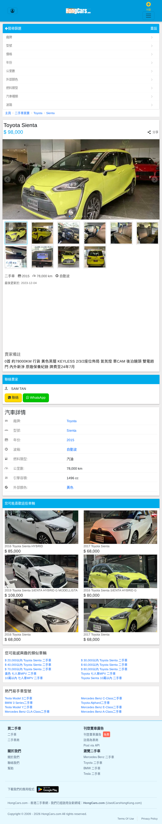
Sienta (50, 113)
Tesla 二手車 (92, 773)
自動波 (72, 449)
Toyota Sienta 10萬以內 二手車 (101, 678)
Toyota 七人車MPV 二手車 (98, 673)
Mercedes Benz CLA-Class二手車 (27, 711)
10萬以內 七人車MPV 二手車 (24, 678)
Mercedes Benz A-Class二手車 (101, 711)
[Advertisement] (81, 318)
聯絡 (15, 397)
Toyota (38, 113)
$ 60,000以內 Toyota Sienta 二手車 (104, 664)
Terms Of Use (125, 818)
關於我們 (13, 757)
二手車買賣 (22, 113)
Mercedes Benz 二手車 (99, 757)
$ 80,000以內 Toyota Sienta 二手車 (104, 669)
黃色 (70, 487)
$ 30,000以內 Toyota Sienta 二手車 (104, 660)
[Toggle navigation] (148, 15)
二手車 (12, 734)
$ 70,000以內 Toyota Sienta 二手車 (28, 669)
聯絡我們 (13, 762)
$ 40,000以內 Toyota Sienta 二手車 (28, 664)
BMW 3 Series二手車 (19, 702)
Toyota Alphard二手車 (95, 702)
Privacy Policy (149, 818)
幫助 (11, 768)
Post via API (92, 745)
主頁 (8, 113)
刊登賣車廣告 (96, 734)
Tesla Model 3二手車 (18, 698)
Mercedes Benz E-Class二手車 (101, 707)
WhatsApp (37, 397)
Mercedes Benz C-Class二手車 (101, 698)
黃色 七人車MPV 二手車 (20, 673)
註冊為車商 (91, 740)
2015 (70, 440)
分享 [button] (155, 132)
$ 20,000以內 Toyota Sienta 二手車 (28, 660)
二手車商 (13, 740)
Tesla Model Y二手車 (18, 707)
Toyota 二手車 (93, 762)
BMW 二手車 (92, 768)
